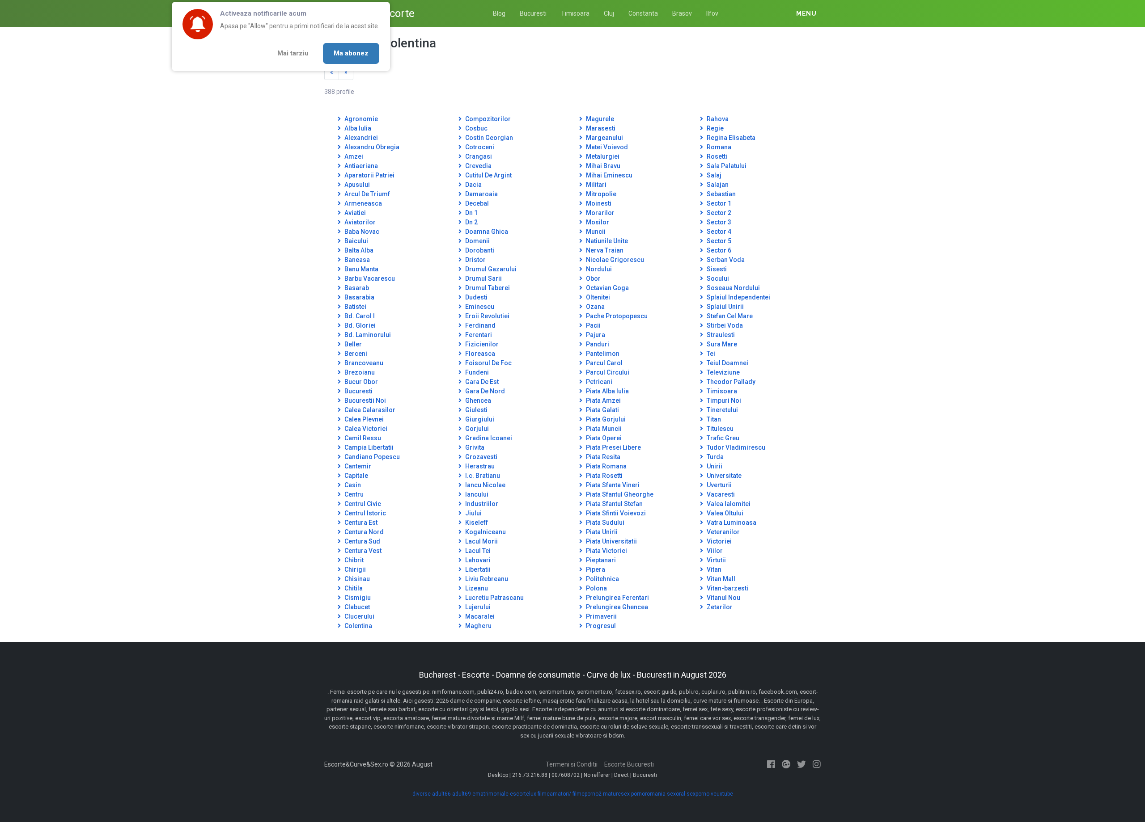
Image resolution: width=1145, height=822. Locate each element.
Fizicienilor (481, 344)
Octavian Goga (607, 287)
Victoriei (718, 541)
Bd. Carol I (359, 316)
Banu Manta (360, 269)
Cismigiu (357, 597)
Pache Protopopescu (616, 316)
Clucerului (358, 616)
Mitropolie (600, 194)
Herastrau (479, 466)
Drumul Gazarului (490, 269)
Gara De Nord (484, 391)
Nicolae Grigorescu (614, 259)
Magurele (599, 118)
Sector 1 (718, 203)
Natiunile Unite (606, 240)
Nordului (598, 269)
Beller (352, 344)
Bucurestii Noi (364, 400)
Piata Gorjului (605, 419)
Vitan (713, 569)
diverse (421, 794)
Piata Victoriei (606, 550)
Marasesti (600, 128)
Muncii (595, 231)
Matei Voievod (606, 147)
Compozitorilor (487, 118)
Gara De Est (481, 381)
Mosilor (597, 222)
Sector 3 (718, 222)
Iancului (476, 494)
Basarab (356, 287)
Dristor (475, 259)
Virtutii (715, 560)
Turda (714, 456)
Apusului (356, 184)
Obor (593, 278)
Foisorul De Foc (488, 363)
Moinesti (598, 203)
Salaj (713, 175)
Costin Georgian (488, 137)
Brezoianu (359, 372)
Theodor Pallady (730, 381)
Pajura (595, 334)
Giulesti (476, 409)
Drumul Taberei (487, 287)
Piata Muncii (603, 428)
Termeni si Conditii (572, 764)
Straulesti (720, 334)
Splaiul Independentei (737, 297)
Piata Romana (606, 466)
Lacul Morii (481, 541)
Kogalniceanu (485, 531)
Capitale (355, 475)
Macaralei (479, 616)
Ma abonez (351, 53)
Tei (710, 353)
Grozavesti (480, 456)
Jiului (473, 513)
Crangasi (478, 156)
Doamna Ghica (486, 231)
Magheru (478, 625)
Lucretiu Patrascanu (494, 597)
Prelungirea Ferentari (617, 597)
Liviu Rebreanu (486, 578)
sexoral (676, 794)
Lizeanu (476, 588)
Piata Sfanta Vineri (612, 485)
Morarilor (600, 212)
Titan (713, 419)
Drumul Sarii (483, 278)
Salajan (717, 184)
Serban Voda (725, 259)
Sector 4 (718, 231)
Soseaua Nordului (732, 287)
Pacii (593, 325)
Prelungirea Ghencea (616, 607)
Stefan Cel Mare (729, 316)
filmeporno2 (587, 794)
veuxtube (722, 794)
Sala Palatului (725, 165)
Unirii (713, 466)
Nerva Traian (604, 250)
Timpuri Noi (723, 400)
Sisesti (716, 269)
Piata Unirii (601, 531)
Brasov (682, 13)
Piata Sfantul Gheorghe (619, 494)
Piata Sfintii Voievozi (615, 513)
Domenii (477, 240)
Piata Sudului (604, 522)
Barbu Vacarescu (369, 278)
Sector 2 (718, 212)
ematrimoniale (490, 794)
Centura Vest (362, 550)
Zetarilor (719, 607)
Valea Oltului (724, 513)
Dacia (473, 184)
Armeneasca (362, 203)
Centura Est (360, 522)
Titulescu (719, 428)
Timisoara (575, 13)
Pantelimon (602, 353)
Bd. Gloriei (359, 325)
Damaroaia (481, 194)
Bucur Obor (360, 381)
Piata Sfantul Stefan (614, 503)
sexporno (698, 794)
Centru (353, 494)
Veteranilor (722, 531)
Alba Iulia (357, 128)
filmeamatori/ (554, 794)
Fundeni (476, 372)
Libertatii (477, 569)
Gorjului (476, 428)
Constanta (643, 13)
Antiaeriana (360, 165)
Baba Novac (361, 231)
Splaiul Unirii (724, 306)
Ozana (595, 306)
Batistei (354, 306)
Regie (714, 128)
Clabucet (356, 607)
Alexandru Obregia (371, 147)
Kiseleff (476, 522)
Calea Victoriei (365, 428)
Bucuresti (533, 13)
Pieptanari (600, 560)
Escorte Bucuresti (629, 764)
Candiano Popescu (371, 456)
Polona (596, 588)
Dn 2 (471, 222)
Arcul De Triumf (366, 194)
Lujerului (477, 607)
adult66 (441, 794)
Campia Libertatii (368, 447)
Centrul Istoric (364, 513)
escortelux (523, 794)
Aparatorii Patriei (368, 175)
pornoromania (648, 794)
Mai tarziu (293, 53)
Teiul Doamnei (726, 363)
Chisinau (356, 578)
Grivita (474, 447)
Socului (717, 278)
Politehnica (602, 578)
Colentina (357, 625)
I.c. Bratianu (482, 475)
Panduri (597, 344)
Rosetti (716, 156)
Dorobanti (479, 250)
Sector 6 (718, 250)
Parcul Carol (604, 363)
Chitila (353, 588)
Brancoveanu (363, 363)
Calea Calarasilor (369, 409)
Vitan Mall (720, 578)
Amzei (353, 156)
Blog (499, 13)
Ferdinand (480, 325)
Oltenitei (597, 297)
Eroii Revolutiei (486, 316)
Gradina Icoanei (488, 438)
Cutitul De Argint (488, 175)
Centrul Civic (362, 503)
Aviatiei (354, 212)
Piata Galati (602, 409)
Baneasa (356, 259)
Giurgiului (479, 419)
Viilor (714, 550)
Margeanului (604, 137)
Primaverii (601, 616)
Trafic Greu (722, 438)
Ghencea (477, 400)
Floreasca (479, 353)
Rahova (717, 118)
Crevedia (478, 165)
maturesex (616, 794)
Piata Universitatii (611, 541)
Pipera (595, 569)
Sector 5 (718, 240)
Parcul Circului (607, 372)
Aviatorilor (359, 222)
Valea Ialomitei (728, 503)
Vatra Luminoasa (730, 522)
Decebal (476, 203)
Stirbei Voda (724, 325)
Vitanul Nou (722, 597)
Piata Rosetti (604, 475)
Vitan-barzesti (726, 588)
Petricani (598, 381)
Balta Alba (358, 250)
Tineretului (721, 409)
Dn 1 (471, 212)
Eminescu (479, 306)
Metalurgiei (602, 156)
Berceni (355, 353)
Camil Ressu (362, 438)
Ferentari (478, 334)
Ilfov (712, 13)
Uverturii (718, 485)
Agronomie (360, 118)
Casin (352, 485)
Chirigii (354, 569)
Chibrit (353, 560)
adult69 (461, 794)
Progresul (600, 625)
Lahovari (477, 560)
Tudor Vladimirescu (735, 447)
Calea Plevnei (363, 419)
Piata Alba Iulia (607, 391)
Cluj (609, 13)
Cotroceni (479, 147)
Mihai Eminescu (608, 175)
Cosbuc (476, 128)
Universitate (723, 475)
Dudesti (476, 297)
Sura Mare (721, 344)
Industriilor (481, 503)
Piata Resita (602, 456)
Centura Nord (363, 531)
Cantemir (357, 466)
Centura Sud (361, 541)
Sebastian (720, 194)
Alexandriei (360, 137)
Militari (595, 184)
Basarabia (358, 297)
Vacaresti (720, 494)
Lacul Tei (477, 550)
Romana (718, 147)
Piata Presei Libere (613, 447)
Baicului (355, 240)
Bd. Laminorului (367, 334)
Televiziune (722, 372)
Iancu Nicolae (484, 485)
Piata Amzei (603, 400)
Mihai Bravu (602, 165)
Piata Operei (603, 438)
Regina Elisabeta (730, 137)
